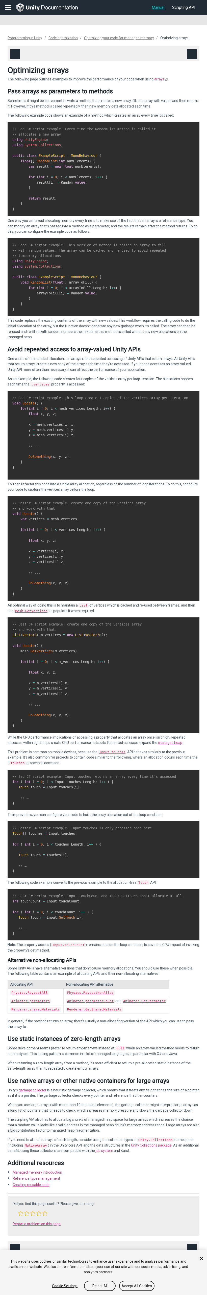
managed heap (170, 743)
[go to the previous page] (15, 54)
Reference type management (36, 1178)
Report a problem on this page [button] (37, 1224)
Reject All (100, 1286)
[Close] (201, 1258)
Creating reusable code (31, 1185)
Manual (158, 7)
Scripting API (183, 7)
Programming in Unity (25, 38)
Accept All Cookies (137, 1286)
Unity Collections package (151, 1145)
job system (104, 1151)
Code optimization (63, 38)
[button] (21, 1213)
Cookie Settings (64, 1286)
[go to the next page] (192, 54)
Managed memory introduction (37, 1172)
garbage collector (32, 1090)
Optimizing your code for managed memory (119, 38)
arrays (159, 79)
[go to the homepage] (50, 7)
